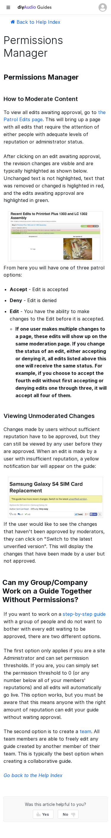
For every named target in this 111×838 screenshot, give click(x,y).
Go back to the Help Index (33, 775)
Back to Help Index (37, 22)
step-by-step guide (84, 614)
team (85, 731)
